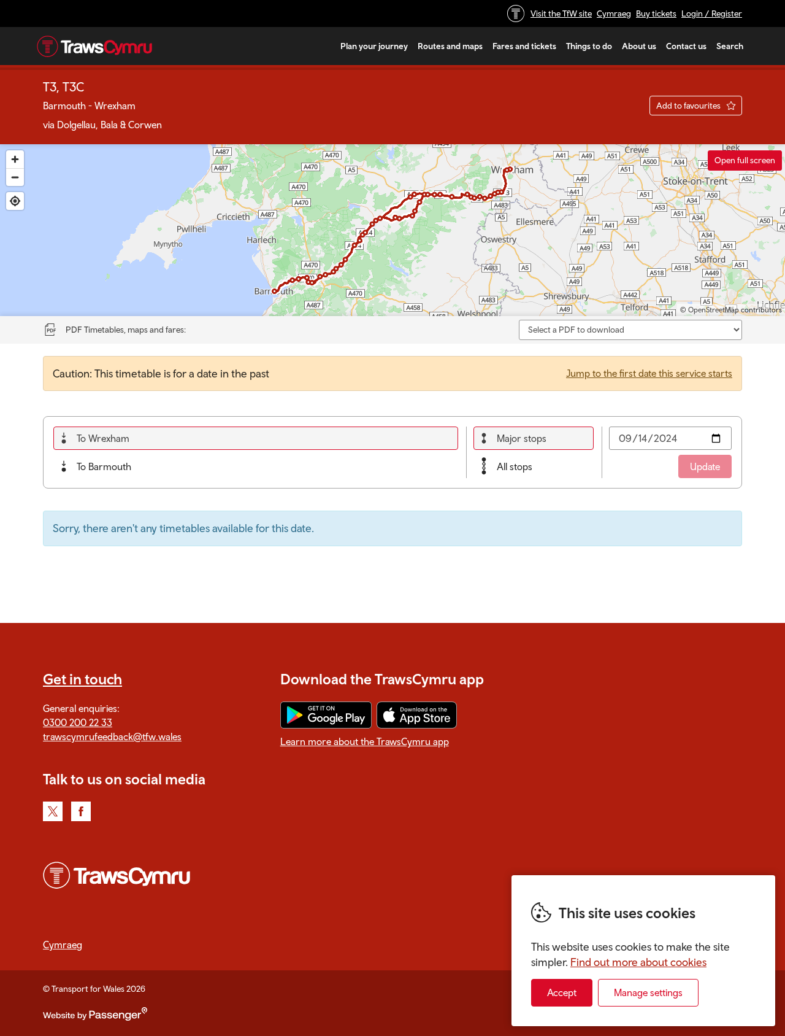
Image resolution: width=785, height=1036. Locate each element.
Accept (561, 992)
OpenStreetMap (713, 310)
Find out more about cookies (638, 962)
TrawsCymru (94, 46)
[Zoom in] (15, 159)
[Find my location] (15, 201)
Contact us (686, 46)
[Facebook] (81, 811)
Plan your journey (374, 46)
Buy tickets (656, 13)
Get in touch (82, 678)
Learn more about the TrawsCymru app (364, 741)
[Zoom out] (15, 177)
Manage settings (648, 992)
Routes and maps (450, 46)
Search (729, 46)
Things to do (589, 46)
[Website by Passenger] (95, 1017)
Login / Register (711, 13)
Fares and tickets (524, 46)
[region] (392, 230)
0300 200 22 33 (77, 722)
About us (639, 46)
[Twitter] (53, 811)
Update (705, 466)
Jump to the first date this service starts (649, 373)
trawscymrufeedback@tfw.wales (112, 736)
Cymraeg (614, 13)
